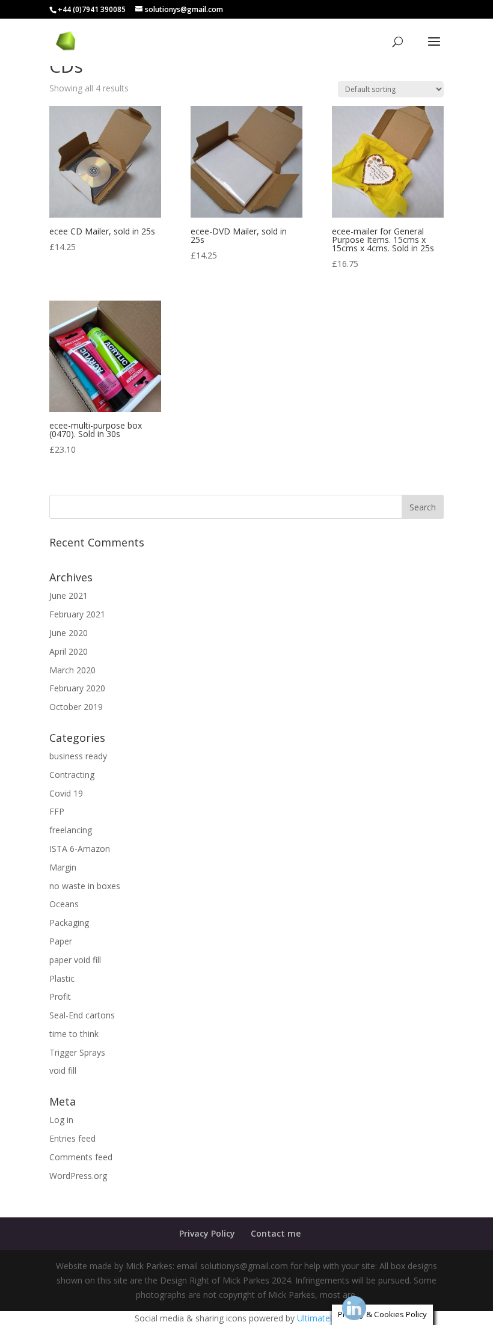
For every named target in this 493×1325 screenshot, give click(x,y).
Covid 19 (66, 793)
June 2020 (68, 632)
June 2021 (68, 595)
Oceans (64, 904)
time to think (74, 1033)
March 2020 (72, 670)
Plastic (62, 978)
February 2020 (77, 688)
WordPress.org (78, 1175)
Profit (60, 996)
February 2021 (77, 614)
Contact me (276, 1233)
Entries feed (72, 1138)
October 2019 (76, 706)
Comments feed (80, 1157)
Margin (62, 867)
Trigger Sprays (77, 1052)
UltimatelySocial (328, 1318)
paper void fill (75, 959)
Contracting (71, 774)
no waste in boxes (84, 886)
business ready (78, 756)
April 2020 (68, 651)
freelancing (70, 830)
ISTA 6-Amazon (79, 848)
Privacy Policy (207, 1233)
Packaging (69, 922)
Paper (60, 941)
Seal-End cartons (82, 1015)
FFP (56, 811)
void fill (62, 1070)
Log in (61, 1119)
